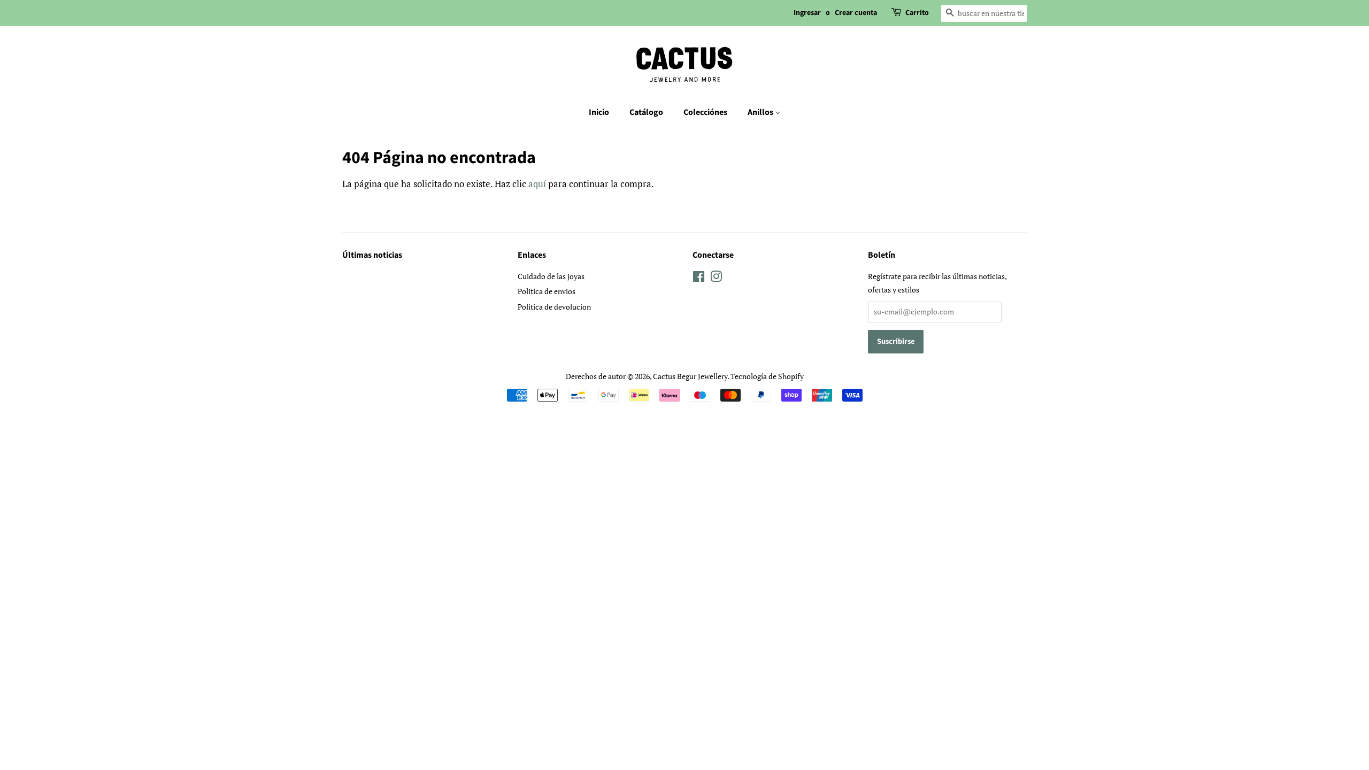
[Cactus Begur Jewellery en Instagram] (716, 278)
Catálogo (646, 112)
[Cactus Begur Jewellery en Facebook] (699, 278)
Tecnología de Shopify (767, 376)
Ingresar (807, 12)
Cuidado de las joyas (551, 276)
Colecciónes (705, 112)
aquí (537, 184)
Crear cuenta (856, 12)
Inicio (599, 112)
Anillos (761, 112)
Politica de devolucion (554, 307)
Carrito (917, 12)
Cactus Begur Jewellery (690, 376)
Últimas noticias (372, 255)
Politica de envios (546, 291)
